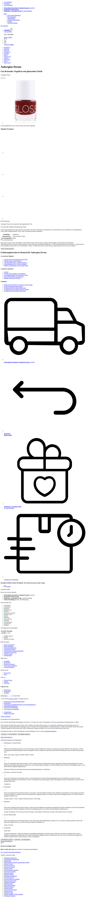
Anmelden (7, 661)
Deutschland (15, 859)
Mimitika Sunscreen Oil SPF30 (12, 278)
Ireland (11, 893)
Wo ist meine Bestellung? (14, 15)
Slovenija (13, 871)
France (11, 864)
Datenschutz (7, 703)
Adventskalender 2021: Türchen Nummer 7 (15, 264)
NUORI (6, 272)
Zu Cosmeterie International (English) (11, 852)
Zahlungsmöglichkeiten (13, 20)
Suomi (11, 891)
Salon (5, 674)
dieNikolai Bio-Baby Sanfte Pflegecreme (15, 288)
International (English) (23, 862)
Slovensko (14, 890)
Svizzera (12, 867)
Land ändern (16, 695)
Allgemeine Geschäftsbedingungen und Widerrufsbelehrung (20, 704)
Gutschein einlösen (9, 667)
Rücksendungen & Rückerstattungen (14, 651)
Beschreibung (5, 221)
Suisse (10, 868)
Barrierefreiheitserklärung (11, 706)
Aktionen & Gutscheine (10, 652)
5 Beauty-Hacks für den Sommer (13, 261)
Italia (9, 861)
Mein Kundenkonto (9, 645)
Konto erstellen (8, 37)
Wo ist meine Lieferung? (10, 665)
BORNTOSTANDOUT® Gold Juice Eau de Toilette (18, 285)
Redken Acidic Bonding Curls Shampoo (14, 273)
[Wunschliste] (5, 40)
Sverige (12, 877)
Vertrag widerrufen (6, 716)
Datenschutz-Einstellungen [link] (11, 707)
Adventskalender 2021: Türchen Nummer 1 (15, 262)
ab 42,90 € (19, 8)
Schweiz (12, 865)
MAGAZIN (7, 673)
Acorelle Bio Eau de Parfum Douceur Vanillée (16, 289)
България (13, 880)
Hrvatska (12, 885)
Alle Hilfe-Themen (12, 23)
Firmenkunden (8, 655)
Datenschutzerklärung (50, 731)
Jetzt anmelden (8, 31)
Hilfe (5, 14)
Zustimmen (4, 734)
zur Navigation (8, 2)
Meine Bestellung (8, 646)
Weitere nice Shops (9, 713)
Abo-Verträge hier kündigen (11, 709)
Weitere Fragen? (8, 654)
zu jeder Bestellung (18, 11)
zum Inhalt (7, 3)
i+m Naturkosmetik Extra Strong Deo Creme (16, 275)
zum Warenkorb (8, 5)
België (11, 888)
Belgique (12, 882)
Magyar (12, 874)
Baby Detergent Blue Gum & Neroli (13, 276)
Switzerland (15, 870)
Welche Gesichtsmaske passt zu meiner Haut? (16, 265)
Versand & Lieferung (9, 649)
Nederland (14, 876)
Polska (11, 883)
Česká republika (18, 894)
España (11, 873)
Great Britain (16, 879)
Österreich (14, 858)
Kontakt (9, 21)
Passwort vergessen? (9, 664)
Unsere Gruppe (8, 680)
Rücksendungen (11, 17)
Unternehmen (7, 712)
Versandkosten (11, 18)
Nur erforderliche (12, 734)
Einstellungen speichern (7, 839)
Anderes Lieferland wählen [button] (8, 855)
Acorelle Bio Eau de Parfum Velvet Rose (15, 291)
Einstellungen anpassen (24, 734)
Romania (12, 896)
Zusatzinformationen (7, 240)
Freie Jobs (6, 683)
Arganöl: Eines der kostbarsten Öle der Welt (15, 259)
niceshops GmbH (12, 698)
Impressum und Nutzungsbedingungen (14, 701)
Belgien (12, 886)
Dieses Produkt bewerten (7, 248)
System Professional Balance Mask (13, 286)
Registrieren (7, 662)
